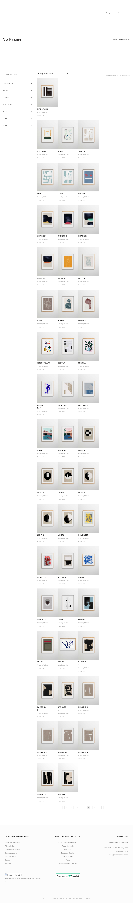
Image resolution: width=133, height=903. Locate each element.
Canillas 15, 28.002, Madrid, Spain (116, 848)
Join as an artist (67, 857)
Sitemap (8, 864)
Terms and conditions (12, 842)
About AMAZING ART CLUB (68, 842)
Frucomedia (84, 899)
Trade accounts (10, 857)
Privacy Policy (10, 846)
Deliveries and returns (12, 849)
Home (115, 39)
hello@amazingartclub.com (118, 855)
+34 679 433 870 (122, 851)
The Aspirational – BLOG (68, 864)
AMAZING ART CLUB (59, 899)
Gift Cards (67, 849)
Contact (7, 860)
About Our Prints (68, 846)
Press (68, 860)
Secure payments (11, 853)
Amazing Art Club (42, 112)
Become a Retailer (67, 853)
